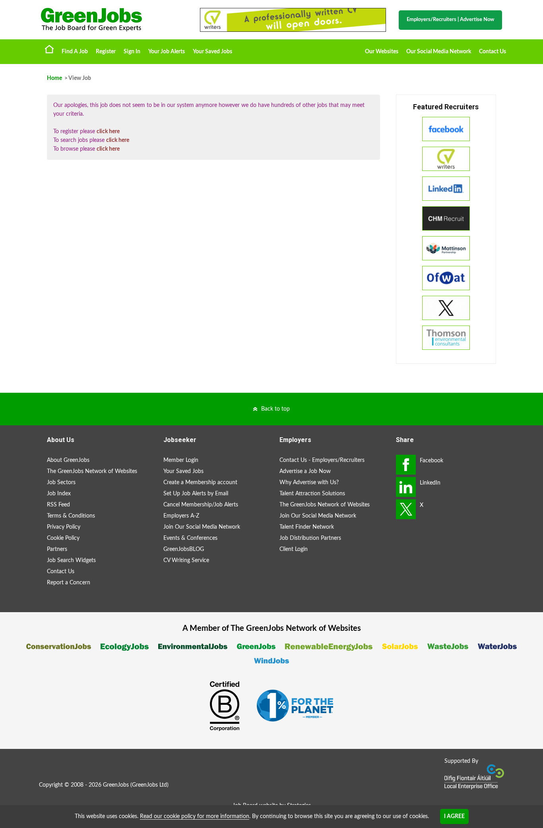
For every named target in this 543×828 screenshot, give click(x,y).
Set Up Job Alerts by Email (195, 493)
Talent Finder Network (306, 527)
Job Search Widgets (71, 560)
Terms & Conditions (71, 516)
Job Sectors (61, 482)
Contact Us (492, 51)
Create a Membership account (200, 482)
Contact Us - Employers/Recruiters (322, 460)
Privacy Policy (63, 527)
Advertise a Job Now (305, 471)
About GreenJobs (68, 460)
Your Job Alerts (166, 51)
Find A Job (75, 51)
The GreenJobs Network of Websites (92, 471)
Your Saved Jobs (212, 51)
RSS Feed (58, 505)
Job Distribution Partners (310, 538)
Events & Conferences (190, 538)
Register (106, 51)
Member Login (180, 460)
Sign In (132, 51)
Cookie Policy (63, 538)
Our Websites (381, 51)
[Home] (112, 19)
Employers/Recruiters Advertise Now (450, 19)
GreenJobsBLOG (183, 549)
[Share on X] (406, 509)
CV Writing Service (186, 560)
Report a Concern (68, 583)
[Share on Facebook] (406, 465)
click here (108, 131)
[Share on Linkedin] (406, 487)
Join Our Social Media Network (201, 527)
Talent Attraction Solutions (312, 493)
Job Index (59, 493)
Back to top (275, 409)
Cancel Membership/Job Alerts (200, 505)
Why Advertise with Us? (309, 482)
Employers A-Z (181, 516)
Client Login (293, 549)
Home (49, 49)
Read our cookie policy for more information (194, 816)
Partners (57, 549)
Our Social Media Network (438, 51)
